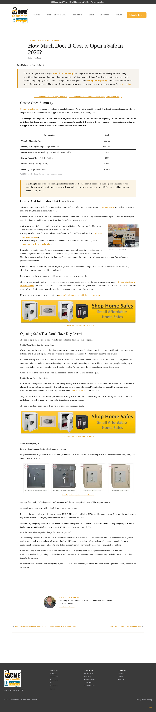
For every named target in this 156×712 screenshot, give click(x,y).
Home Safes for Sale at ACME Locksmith (78, 325)
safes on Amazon (107, 207)
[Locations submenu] (84, 15)
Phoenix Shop (88, 673)
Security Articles (53, 40)
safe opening (125, 84)
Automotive (54, 680)
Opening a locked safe (29, 109)
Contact (120, 676)
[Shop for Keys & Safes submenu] (68, 15)
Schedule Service (137, 15)
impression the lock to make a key (36, 244)
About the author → (66, 607)
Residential (53, 674)
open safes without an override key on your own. (79, 295)
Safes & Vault (35, 40)
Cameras (52, 689)
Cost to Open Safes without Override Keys (87, 96)
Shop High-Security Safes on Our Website (78, 495)
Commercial (54, 677)
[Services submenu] (42, 15)
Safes (51, 683)
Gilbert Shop (88, 682)
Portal (150, 707)
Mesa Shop (87, 676)
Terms (144, 700)
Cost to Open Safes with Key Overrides (50, 96)
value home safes (78, 390)
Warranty (121, 673)
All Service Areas (89, 685)
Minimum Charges (114, 96)
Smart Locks (54, 686)
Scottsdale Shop (89, 679)
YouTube (121, 679)
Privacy (138, 700)
